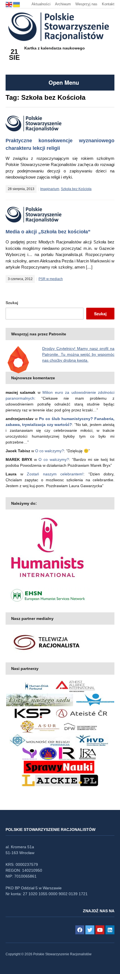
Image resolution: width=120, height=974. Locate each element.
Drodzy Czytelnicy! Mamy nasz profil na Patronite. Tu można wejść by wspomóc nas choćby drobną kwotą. (78, 354)
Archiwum (63, 4)
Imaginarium (49, 189)
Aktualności (41, 4)
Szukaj (12, 302)
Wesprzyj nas (86, 4)
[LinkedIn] (109, 929)
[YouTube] (99, 929)
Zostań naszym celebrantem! (55, 474)
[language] (9, 4)
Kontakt (108, 4)
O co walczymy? (49, 451)
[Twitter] (89, 929)
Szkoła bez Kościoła (76, 189)
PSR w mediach (51, 279)
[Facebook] (79, 929)
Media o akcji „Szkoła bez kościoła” (48, 231)
